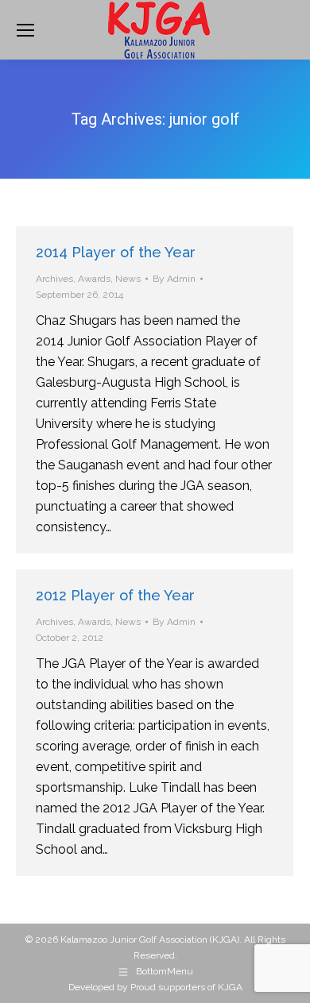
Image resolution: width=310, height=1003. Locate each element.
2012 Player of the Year (115, 595)
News (128, 278)
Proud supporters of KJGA (186, 987)
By (174, 278)
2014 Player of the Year (116, 252)
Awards (94, 278)
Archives (54, 278)
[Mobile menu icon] (25, 30)
